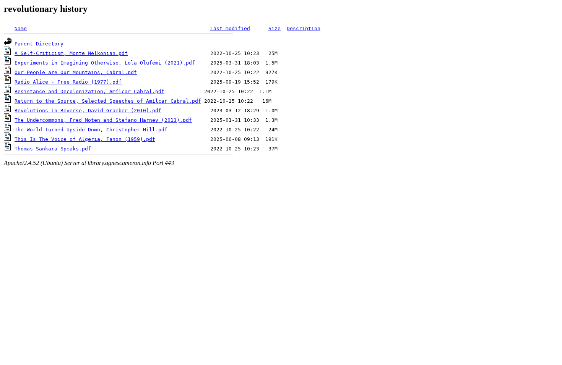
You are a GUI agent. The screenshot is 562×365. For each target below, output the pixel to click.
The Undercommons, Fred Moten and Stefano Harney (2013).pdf (103, 120)
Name (21, 28)
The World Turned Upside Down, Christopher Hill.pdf (91, 129)
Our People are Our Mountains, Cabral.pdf (76, 72)
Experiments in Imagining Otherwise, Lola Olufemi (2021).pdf (105, 63)
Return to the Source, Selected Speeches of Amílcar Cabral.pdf (108, 101)
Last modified (230, 28)
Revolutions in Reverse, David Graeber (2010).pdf (88, 110)
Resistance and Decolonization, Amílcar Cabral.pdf (89, 91)
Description (303, 28)
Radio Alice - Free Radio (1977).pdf (68, 82)
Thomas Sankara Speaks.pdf (53, 149)
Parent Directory (39, 44)
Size (274, 28)
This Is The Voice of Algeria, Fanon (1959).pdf (85, 139)
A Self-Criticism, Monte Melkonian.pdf (71, 53)
